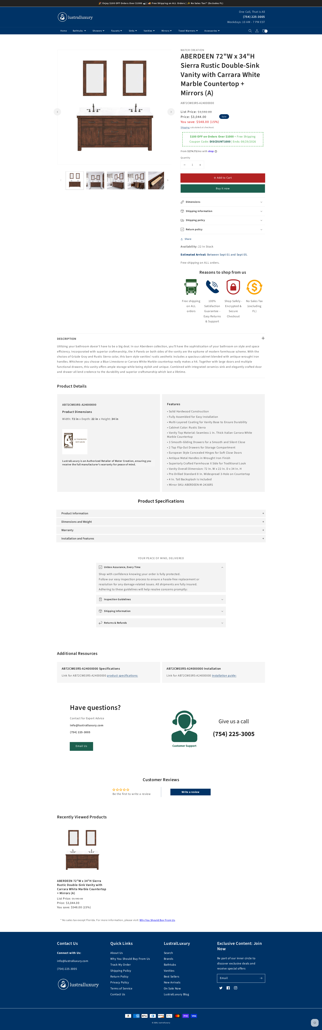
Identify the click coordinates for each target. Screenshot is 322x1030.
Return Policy (119, 976)
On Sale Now (172, 988)
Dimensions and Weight (76, 522)
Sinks (132, 31)
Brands (168, 959)
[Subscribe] (261, 978)
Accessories (210, 31)
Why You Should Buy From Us (157, 920)
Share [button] (188, 239)
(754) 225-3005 (254, 17)
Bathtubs (78, 31)
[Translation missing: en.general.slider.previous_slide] (57, 111)
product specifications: (122, 675)
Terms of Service (121, 988)
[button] (250, 30)
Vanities (148, 31)
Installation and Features (77, 538)
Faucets (115, 31)
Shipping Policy (120, 971)
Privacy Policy (119, 982)
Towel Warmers (186, 31)
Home (63, 31)
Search (168, 953)
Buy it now (223, 188)
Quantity (185, 157)
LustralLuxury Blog (176, 994)
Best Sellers (171, 976)
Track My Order (120, 965)
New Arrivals (172, 982)
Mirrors (165, 31)
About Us (116, 953)
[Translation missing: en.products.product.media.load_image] (75, 180)
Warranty (67, 530)
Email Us (81, 746)
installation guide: (224, 675)
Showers (97, 31)
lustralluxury (164, 1022)
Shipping (185, 127)
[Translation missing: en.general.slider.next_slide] (171, 111)
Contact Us (117, 994)
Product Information (74, 513)
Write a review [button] (190, 792)
